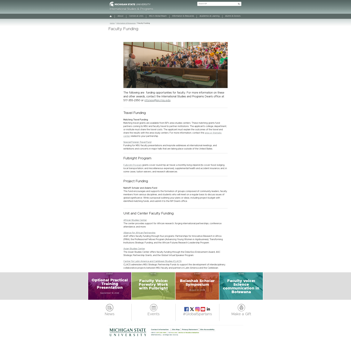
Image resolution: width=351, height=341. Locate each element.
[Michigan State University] (130, 6)
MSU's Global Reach (158, 16)
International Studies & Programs (131, 9)
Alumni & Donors (232, 16)
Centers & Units (136, 16)
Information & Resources (183, 16)
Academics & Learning (209, 16)
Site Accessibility (207, 329)
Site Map (176, 329)
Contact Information (160, 329)
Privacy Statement (190, 329)
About (120, 16)
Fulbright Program (132, 165)
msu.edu (174, 332)
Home (112, 23)
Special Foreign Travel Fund (137, 142)
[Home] (111, 17)
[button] (110, 286)
